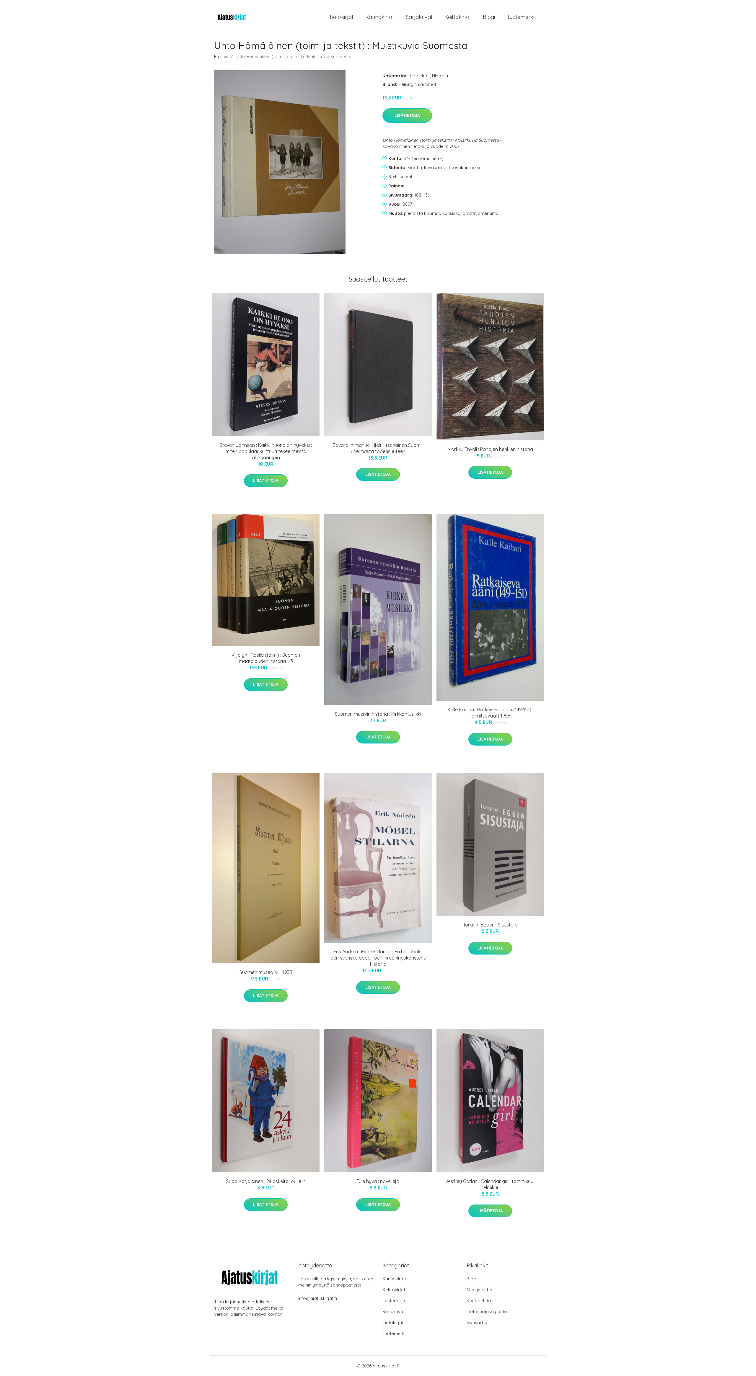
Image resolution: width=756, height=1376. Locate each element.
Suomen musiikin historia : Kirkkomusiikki (378, 714)
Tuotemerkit (521, 17)
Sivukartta (477, 1322)
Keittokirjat (457, 17)
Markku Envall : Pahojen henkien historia (490, 449)
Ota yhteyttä (479, 1289)
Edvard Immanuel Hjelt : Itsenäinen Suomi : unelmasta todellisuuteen (378, 448)
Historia (440, 76)
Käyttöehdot (480, 1300)
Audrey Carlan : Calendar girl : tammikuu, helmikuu (490, 1184)
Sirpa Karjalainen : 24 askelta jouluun (265, 1181)
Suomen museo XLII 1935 (265, 972)
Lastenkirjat (394, 1300)
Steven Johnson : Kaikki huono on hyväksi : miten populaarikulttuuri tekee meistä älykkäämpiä (266, 451)
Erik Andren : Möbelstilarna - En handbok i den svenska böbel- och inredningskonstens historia (378, 958)
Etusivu (221, 56)
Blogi (489, 17)
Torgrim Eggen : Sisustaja (490, 925)
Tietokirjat (341, 17)
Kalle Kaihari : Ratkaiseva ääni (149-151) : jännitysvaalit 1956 (490, 713)
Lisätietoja (407, 115)
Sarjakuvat (419, 17)
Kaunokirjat (379, 17)
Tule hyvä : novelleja (378, 1181)
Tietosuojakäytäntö (487, 1311)
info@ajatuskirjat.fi (317, 1298)
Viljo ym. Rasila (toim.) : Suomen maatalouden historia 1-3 (266, 658)
